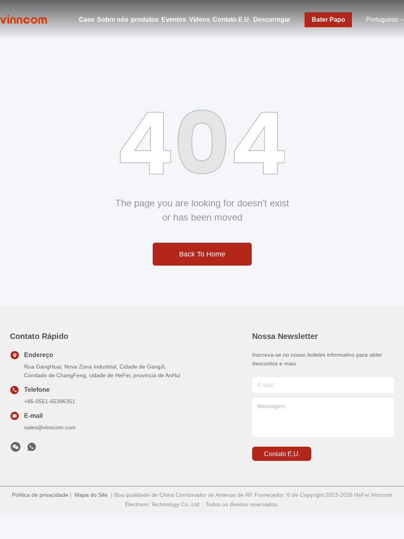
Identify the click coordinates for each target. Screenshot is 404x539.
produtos (145, 19)
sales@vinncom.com (50, 427)
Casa (86, 19)
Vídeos (199, 19)
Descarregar (271, 19)
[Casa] (23, 20)
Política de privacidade (40, 495)
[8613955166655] (31, 449)
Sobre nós (112, 19)
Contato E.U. (232, 19)
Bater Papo (328, 19)
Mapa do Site (91, 495)
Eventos (173, 19)
